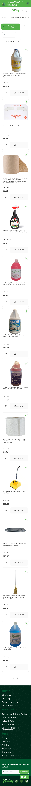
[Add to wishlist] (6, 93)
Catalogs (6, 745)
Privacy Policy (9, 724)
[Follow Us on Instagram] (26, 781)
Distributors (7, 706)
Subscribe (24, 772)
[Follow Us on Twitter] (21, 781)
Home (4, 17)
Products (6, 738)
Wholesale (7, 749)
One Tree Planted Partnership (10, 729)
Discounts (7, 742)
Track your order (10, 702)
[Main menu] (2, 10)
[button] (14, 34)
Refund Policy (8, 721)
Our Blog (6, 699)
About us (6, 695)
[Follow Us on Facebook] (16, 781)
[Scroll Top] (27, 782)
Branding (6, 752)
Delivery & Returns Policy (14, 714)
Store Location (9, 755)
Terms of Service (10, 717)
